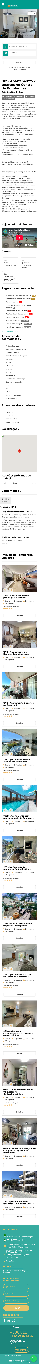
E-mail (20, 63)
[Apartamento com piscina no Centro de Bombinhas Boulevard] (19, 578)
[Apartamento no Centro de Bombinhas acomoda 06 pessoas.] (19, 1014)
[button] (1, 35)
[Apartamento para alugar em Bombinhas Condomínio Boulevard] (19, 634)
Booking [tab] (5, 500)
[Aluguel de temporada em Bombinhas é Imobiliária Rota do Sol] (19, 1072)
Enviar (16, 1308)
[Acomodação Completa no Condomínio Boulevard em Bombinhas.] (19, 685)
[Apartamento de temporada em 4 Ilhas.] (19, 849)
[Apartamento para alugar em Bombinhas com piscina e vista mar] (19, 742)
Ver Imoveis (21, 1349)
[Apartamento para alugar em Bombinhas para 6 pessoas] (19, 957)
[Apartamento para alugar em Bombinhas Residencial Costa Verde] (19, 1131)
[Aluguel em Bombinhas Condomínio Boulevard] (19, 906)
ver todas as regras (9, 331)
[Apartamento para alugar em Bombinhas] (19, 798)
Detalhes (19, 616)
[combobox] (22, 53)
